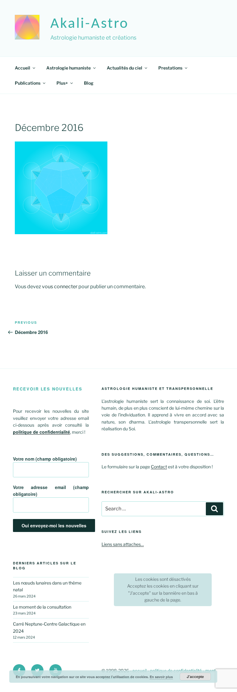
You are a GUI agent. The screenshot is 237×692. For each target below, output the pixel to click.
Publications (27, 83)
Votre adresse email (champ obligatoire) (51, 490)
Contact (159, 466)
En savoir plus (161, 676)
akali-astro (89, 24)
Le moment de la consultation (42, 607)
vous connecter (59, 286)
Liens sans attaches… (123, 544)
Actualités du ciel (124, 67)
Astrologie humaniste (68, 67)
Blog (89, 83)
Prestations (170, 67)
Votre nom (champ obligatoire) (45, 459)
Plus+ (62, 83)
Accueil (22, 67)
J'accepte (195, 676)
